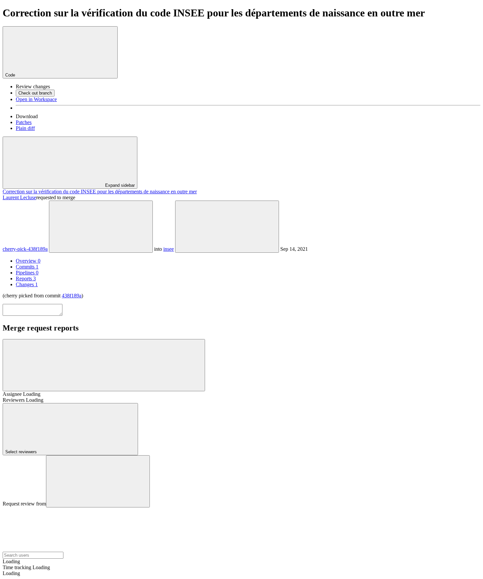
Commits (27, 266)
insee (168, 249)
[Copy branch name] (101, 227)
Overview (28, 261)
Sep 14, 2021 (294, 249)
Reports (26, 278)
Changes (27, 284)
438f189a (71, 295)
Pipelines (27, 272)
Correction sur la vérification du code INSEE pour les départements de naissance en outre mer (100, 191)
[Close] (98, 481)
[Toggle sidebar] (104, 365)
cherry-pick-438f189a (25, 249)
